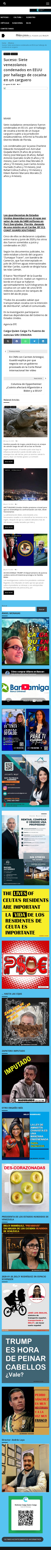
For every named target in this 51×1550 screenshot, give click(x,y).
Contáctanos (7, 28)
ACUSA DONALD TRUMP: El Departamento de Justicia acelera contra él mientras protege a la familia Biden (25, 575)
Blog (28, 23)
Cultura (17, 17)
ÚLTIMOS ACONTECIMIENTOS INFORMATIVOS (22, 1539)
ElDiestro (30, 17)
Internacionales (16, 470)
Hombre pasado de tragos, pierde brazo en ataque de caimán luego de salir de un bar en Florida (25, 445)
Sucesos (14, 54)
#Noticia (7, 54)
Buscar (4, 606)
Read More (9, 462)
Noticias (5, 17)
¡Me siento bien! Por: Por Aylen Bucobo (31, 35)
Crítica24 (5, 23)
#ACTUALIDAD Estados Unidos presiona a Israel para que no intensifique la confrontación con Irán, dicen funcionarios (25, 509)
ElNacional (17, 23)
